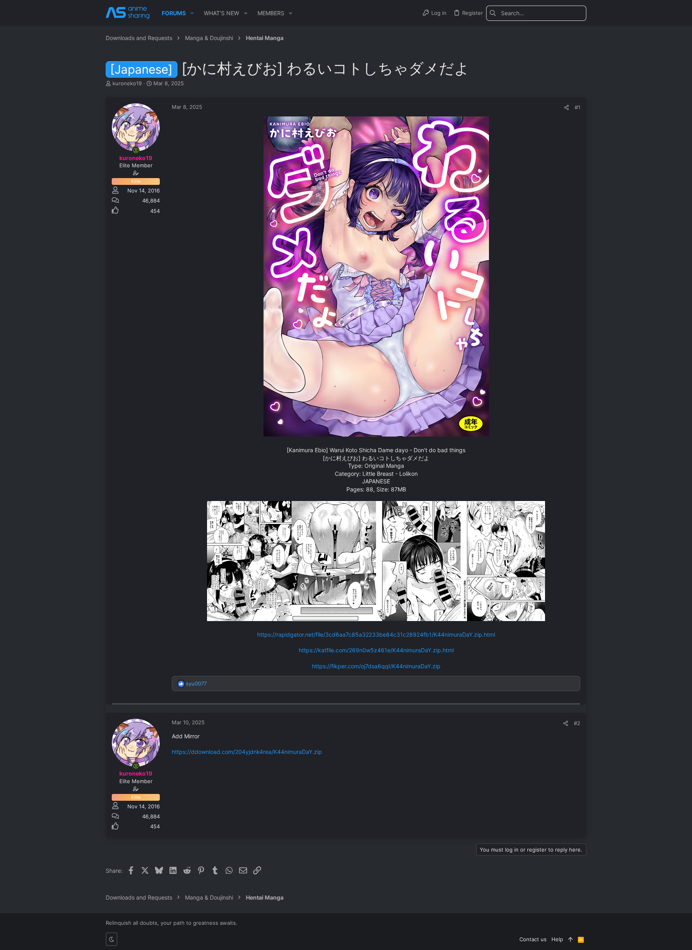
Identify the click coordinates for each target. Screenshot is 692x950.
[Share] (566, 107)
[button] (192, 13)
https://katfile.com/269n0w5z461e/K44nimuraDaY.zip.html (376, 650)
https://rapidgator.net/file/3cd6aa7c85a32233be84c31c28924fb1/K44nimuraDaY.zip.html (376, 634)
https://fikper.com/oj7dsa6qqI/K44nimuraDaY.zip (376, 666)
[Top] (570, 939)
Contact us (533, 939)
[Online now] (135, 150)
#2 (577, 723)
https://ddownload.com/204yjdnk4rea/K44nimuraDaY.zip (247, 751)
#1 (577, 107)
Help (557, 939)
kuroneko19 (127, 83)
